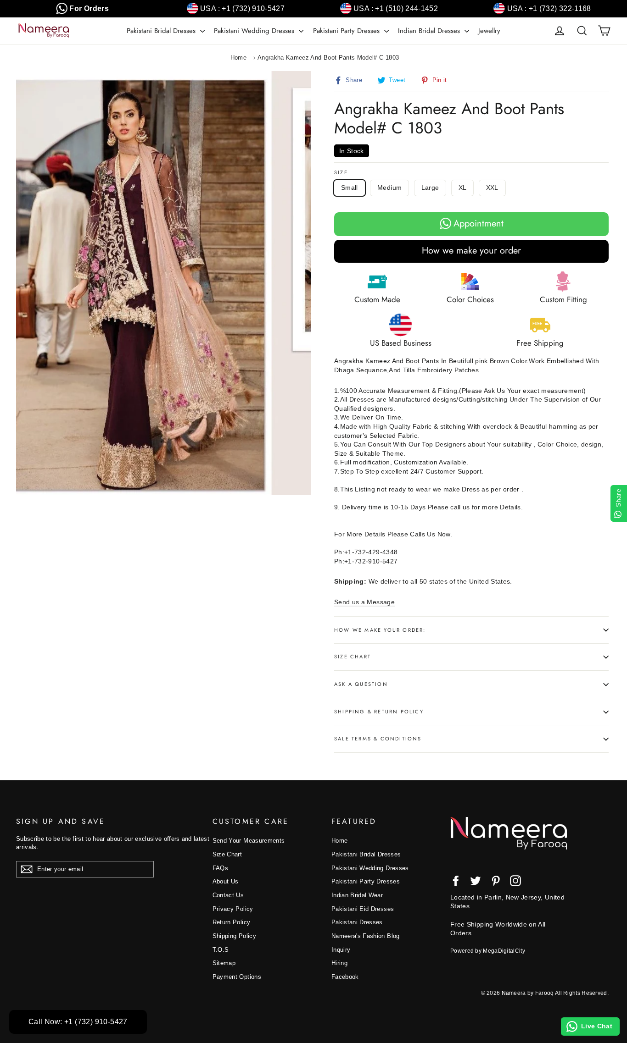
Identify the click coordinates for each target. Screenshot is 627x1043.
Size (341, 173)
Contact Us (228, 895)
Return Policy (232, 922)
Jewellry (489, 31)
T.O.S (221, 949)
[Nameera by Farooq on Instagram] (515, 880)
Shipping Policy (234, 936)
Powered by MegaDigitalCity (487, 951)
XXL (492, 187)
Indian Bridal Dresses (430, 31)
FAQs (220, 868)
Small (349, 187)
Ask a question (361, 684)
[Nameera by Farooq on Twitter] (475, 880)
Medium (389, 187)
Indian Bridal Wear (357, 895)
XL (463, 187)
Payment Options (237, 976)
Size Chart (352, 656)
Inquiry (340, 949)
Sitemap (224, 963)
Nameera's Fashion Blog (365, 936)
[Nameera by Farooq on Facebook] (455, 880)
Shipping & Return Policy (379, 711)
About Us (226, 881)
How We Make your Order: (380, 630)
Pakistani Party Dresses (347, 31)
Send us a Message (364, 602)
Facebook (345, 976)
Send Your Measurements (249, 840)
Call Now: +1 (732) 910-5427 (78, 1022)
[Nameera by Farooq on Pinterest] (495, 880)
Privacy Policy (233, 908)
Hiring (339, 963)
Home (238, 57)
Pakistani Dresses (357, 922)
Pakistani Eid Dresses (362, 908)
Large (430, 187)
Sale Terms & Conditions (378, 738)
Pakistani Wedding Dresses (255, 31)
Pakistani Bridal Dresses (162, 31)
